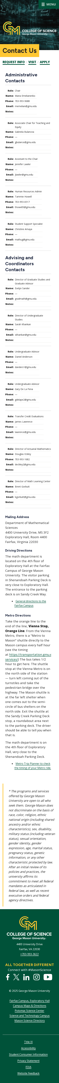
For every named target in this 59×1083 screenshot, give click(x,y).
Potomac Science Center (29, 1010)
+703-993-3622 (29, 954)
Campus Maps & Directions (29, 1005)
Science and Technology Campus (30, 1015)
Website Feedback (28, 1073)
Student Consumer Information (28, 1054)
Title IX (28, 1042)
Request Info (14, 62)
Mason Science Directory (29, 1020)
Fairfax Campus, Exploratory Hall (30, 1001)
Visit (32, 62)
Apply (45, 62)
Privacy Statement (28, 1061)
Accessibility (28, 1048)
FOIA (28, 1067)
